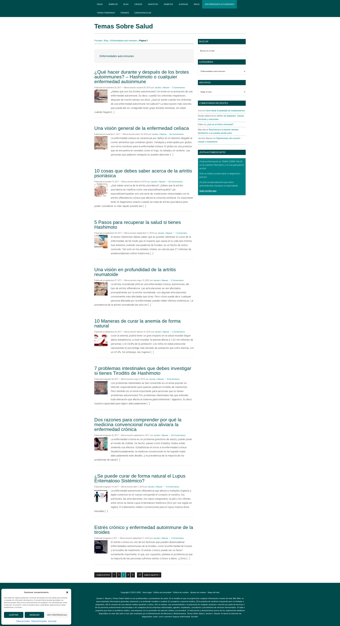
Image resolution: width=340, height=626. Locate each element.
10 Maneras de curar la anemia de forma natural (137, 323)
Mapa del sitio (213, 592)
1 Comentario (181, 233)
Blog (106, 40)
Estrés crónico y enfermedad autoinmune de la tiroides (143, 530)
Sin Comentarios (176, 134)
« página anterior (103, 575)
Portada (98, 40)
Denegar (34, 615)
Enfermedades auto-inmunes (123, 40)
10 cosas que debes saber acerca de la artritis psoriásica (143, 173)
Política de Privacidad (39, 621)
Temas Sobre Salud (123, 26)
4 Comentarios (173, 379)
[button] (67, 592)
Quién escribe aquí (207, 191)
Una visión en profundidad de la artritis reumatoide (135, 272)
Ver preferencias (57, 615)
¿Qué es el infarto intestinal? (220, 124)
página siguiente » (152, 575)
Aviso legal (147, 592)
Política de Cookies (23, 621)
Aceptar (13, 615)
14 (140, 575)
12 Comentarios (172, 487)
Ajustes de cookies (198, 592)
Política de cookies (181, 592)
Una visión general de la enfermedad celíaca (141, 128)
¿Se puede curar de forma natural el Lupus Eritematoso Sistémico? (139, 478)
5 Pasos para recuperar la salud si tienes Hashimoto (137, 225)
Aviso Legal (52, 621)
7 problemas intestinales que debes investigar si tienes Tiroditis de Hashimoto (142, 371)
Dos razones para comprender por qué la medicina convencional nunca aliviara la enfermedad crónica (137, 424)
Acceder (194, 617)
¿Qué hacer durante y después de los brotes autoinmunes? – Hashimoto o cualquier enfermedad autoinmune (141, 76)
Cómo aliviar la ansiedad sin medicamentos (225, 110)
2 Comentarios (178, 88)
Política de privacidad (162, 592)
